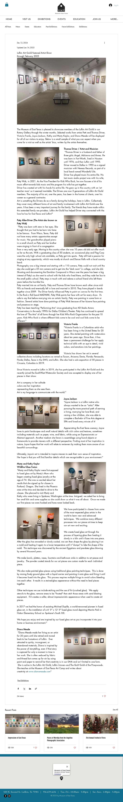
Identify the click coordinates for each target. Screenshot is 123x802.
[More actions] (104, 42)
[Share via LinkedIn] (30, 689)
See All (115, 709)
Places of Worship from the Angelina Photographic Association (59, 739)
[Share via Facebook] (18, 689)
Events (27, 26)
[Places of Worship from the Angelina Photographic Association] (61, 724)
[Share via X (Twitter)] (24, 689)
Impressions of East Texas (17, 737)
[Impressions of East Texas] (22, 724)
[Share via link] (36, 689)
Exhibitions (83, 26)
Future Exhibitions (68, 26)
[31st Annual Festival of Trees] (100, 724)
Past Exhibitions (51, 26)
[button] (6, 4)
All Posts (8, 26)
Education (37, 26)
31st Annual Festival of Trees (96, 737)
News (18, 26)
